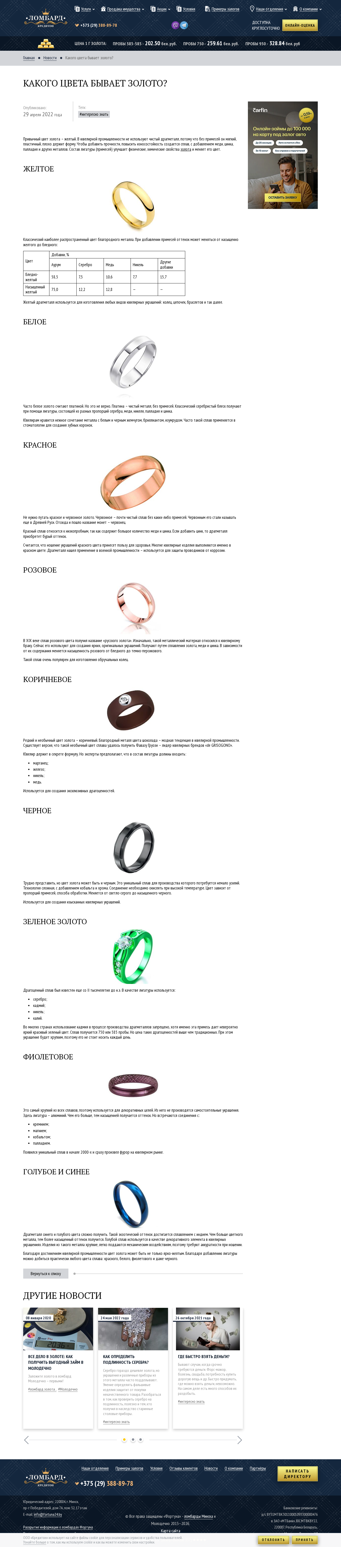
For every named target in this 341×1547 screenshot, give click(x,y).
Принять (305, 1540)
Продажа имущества (123, 9)
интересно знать (95, 114)
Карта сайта (170, 1531)
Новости (50, 57)
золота (185, 149)
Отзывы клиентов (184, 1468)
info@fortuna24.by (48, 1514)
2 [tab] (133, 1439)
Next (239, 1440)
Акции (162, 9)
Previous (26, 1440)
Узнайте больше (34, 1542)
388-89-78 (98, 25)
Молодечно (69, 1389)
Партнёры (258, 1468)
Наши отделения (269, 9)
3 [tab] (140, 1439)
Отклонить (273, 1540)
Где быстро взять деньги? (204, 1356)
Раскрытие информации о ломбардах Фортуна (58, 1527)
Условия (189, 9)
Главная (29, 57)
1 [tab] (124, 1439)
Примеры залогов (225, 9)
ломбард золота (42, 1389)
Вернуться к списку (46, 1273)
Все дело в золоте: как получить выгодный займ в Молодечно (55, 1362)
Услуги (86, 9)
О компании (309, 9)
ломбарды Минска (198, 1516)
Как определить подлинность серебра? (126, 1359)
